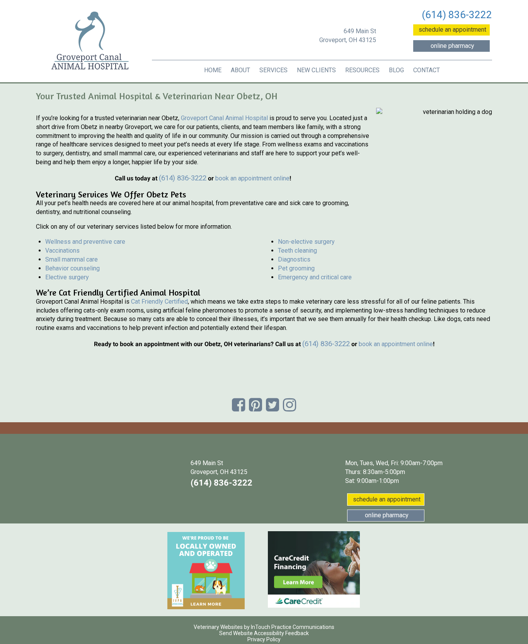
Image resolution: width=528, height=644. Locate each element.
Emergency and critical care (315, 277)
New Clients (316, 70)
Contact (426, 70)
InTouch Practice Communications (292, 627)
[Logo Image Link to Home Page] (90, 41)
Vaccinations (62, 250)
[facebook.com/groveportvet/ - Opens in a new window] (238, 405)
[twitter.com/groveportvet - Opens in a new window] (272, 405)
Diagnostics (294, 259)
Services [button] (273, 70)
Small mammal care (71, 259)
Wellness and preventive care (85, 241)
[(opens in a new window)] (206, 570)
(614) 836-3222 (457, 14)
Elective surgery (67, 277)
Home (212, 70)
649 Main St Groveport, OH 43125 (347, 35)
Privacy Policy (264, 639)
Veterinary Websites (218, 627)
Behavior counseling (72, 268)
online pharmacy (460, 45)
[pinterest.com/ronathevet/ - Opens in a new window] (255, 405)
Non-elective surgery (306, 241)
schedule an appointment (454, 29)
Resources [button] (362, 70)
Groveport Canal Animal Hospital (224, 118)
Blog (396, 70)
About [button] (240, 70)
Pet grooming (296, 268)
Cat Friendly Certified (159, 301)
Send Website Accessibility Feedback (264, 633)
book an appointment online (252, 178)
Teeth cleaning (297, 250)
